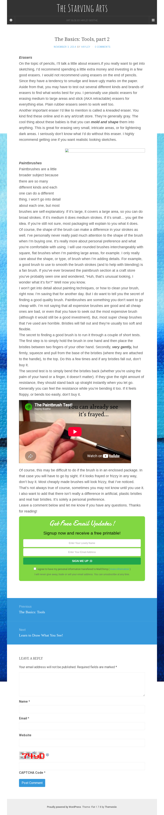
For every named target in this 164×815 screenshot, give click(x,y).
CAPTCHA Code (31, 773)
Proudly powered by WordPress (64, 807)
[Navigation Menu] (153, 20)
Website (25, 735)
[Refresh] (47, 754)
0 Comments (102, 47)
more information (119, 569)
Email (24, 718)
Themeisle (111, 807)
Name (24, 701)
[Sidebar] (11, 20)
